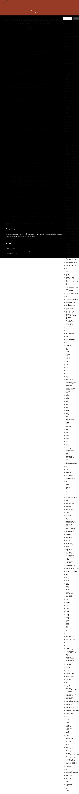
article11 (67, 361)
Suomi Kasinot (69, 698)
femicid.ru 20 (68, 468)
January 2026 (69, 82)
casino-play (68, 426)
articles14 (68, 373)
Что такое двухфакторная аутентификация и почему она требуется (69, 41)
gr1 (66, 491)
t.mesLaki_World (69, 713)
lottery (67, 546)
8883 (67, 332)
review (67, 669)
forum (67, 480)
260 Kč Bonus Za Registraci (72, 281)
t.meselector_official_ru (71, 712)
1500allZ (67, 206)
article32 (68, 366)
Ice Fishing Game (69, 506)
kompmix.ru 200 (69, 537)
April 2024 (68, 112)
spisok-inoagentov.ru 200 (71, 694)
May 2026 (68, 76)
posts (67, 645)
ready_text (68, 664)
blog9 (67, 417)
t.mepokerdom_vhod (70, 703)
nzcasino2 (68, 592)
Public (67, 654)
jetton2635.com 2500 (70, 528)
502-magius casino (70, 310)
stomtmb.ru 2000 (69, 697)
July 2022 (68, 127)
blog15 (67, 406)
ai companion (69, 345)
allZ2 (67, 349)
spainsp (67, 692)
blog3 (67, 412)
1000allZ (67, 197)
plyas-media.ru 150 (70, 636)
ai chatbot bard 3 (69, 344)
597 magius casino (70, 314)
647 (66, 318)
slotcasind (68, 683)
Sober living (68, 688)
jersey (67, 525)
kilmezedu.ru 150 (69, 533)
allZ (66, 348)
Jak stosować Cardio (70, 521)
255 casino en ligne (70, 277)
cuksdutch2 (68, 448)
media (67, 558)
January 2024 (69, 116)
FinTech (67, 469)
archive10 (68, 352)
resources (68, 667)
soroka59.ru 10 (69, 691)
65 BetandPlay (69, 320)
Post (67, 644)
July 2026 (68, 73)
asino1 (67, 375)
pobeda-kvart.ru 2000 (71, 638)
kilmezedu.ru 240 (69, 534)
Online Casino (69, 595)
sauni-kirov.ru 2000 (70, 678)
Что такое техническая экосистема (70, 49)
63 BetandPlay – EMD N (71, 315)
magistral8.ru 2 (69, 549)
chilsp (67, 441)
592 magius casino (70, 312)
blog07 (67, 398)
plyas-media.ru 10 (70, 635)
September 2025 (69, 88)
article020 (68, 360)
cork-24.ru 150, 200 (70, 446)
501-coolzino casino (70, 308)
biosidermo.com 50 (70, 389)
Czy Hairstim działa (70, 450)
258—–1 (67, 280)
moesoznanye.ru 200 (70, 565)
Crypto (67, 447)
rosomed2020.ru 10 (70, 673)
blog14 (67, 404)
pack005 (68, 602)
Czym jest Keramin (70, 451)
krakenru (68, 540)
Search (64, 16)
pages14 (67, 613)
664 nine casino (69, 324)
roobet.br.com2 (69, 672)
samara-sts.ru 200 (70, 676)
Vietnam (67, 747)
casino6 (67, 435)
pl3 (66, 633)
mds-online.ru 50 (69, 556)
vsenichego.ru (69, 766)
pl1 (66, 630)
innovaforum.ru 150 (70, 515)
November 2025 (69, 85)
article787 (68, 369)
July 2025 (68, 91)
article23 (68, 364)
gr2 (66, 493)
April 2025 (68, 96)
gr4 (66, 494)
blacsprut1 (68, 391)
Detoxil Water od (69, 456)
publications (68, 657)
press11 (67, 648)
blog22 (67, 409)
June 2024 (68, 109)
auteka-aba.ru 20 (69, 379)
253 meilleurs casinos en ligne (72, 276)
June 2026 (68, 75)
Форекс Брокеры (69, 791)
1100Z (67, 200)
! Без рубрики (68, 143)
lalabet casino (69, 543)
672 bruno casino (69, 326)
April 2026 (68, 78)
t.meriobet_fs (69, 704)
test (66, 716)
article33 (68, 367)
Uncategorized (18, 220)
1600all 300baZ (69, 209)
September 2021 (69, 133)
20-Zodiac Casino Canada (71, 262)
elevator (67, 465)
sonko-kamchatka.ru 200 (71, 689)
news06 (67, 577)
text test (67, 719)
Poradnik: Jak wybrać (70, 639)
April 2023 (68, 124)
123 (66, 203)
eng (66, 466)
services (67, 681)
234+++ (67, 264)
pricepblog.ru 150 (69, 650)
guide (67, 500)
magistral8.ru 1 (69, 548)
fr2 (66, 481)
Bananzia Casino (69, 380)
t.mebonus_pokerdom (71, 700)
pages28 (67, 618)
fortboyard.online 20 (70, 475)
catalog (67, 440)
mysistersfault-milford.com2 (72, 568)
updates (67, 732)
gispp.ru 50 (68, 487)
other (67, 599)
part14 (67, 626)
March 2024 (68, 113)
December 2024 (69, 102)
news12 (67, 580)
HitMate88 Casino (70, 503)
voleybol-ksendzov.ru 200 (71, 762)
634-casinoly (68, 317)
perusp (67, 629)
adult (67, 341)
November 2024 (69, 103)
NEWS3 (67, 589)
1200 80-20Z (68, 202)
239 (66, 268)
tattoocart (68, 715)
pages (67, 607)
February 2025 (69, 99)
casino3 (67, 431)
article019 (68, 358)
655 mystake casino (70, 321)
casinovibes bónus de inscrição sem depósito (29, 53)
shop (67, 682)
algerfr (67, 347)
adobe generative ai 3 (70, 339)
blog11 (67, 400)
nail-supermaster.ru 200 (71, 571)
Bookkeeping (68, 420)
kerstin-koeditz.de (70, 531)
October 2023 (69, 118)
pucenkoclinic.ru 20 (70, 658)
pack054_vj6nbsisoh (70, 604)
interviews (68, 516)
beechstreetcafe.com (71, 382)
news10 (67, 579)
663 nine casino (69, 323)
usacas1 (67, 735)
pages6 (67, 623)
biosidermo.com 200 (70, 388)
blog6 (67, 413)
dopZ (67, 459)
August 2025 (68, 90)
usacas (67, 734)
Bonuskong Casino (70, 419)
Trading (67, 722)
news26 (67, 587)
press (67, 647)
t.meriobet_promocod (71, 706)
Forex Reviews (69, 472)
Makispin (67, 550)
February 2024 (69, 115)
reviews (67, 670)
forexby (67, 474)
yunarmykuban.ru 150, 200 (71, 777)
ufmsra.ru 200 (69, 726)
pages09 (67, 608)
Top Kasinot (68, 720)
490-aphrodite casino (70, 305)
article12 (67, 363)
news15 (67, 583)
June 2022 (68, 128)
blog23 (67, 410)
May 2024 (68, 110)
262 (66, 284)
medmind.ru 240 (69, 561)
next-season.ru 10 (70, 590)
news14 (67, 582)
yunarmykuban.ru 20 (70, 778)
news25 (67, 586)
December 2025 (69, 84)
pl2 (66, 632)
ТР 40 (67, 788)
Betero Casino (69, 385)
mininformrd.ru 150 (70, 564)
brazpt (67, 422)
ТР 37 (67, 787)
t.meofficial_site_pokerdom (72, 701)
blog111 (67, 401)
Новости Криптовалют (70, 783)
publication (68, 655)
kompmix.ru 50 (69, 539)
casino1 (67, 428)
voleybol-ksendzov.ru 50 (71, 763)
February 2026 (69, 81)
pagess (67, 624)
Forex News (68, 471)
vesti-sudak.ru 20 (69, 746)
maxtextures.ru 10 (70, 552)
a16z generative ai (70, 333)
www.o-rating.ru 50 (70, 771)
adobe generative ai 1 (70, 338)
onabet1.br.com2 (69, 593)
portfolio (67, 642)
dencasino (68, 454)
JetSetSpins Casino (70, 527)
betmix (67, 386)
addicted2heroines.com (71, 335)
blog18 (67, 407)
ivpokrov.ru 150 (69, 519)
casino (67, 423)
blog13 (67, 403)
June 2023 (68, 121)
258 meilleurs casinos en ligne (72, 279)
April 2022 (68, 130)
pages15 (67, 614)
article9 (67, 370)
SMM (67, 686)
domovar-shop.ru (70, 457)
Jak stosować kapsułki (71, 522)
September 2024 (69, 104)
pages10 (67, 610)
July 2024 (68, 107)
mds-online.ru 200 (70, 555)
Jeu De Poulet (69, 530)
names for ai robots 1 (70, 573)
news (67, 574)
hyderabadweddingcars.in (71, 505)
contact (67, 444)
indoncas (68, 514)
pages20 (67, 617)
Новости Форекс (69, 784)
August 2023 (68, 119)
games (67, 484)
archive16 (68, 354)
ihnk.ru (67, 508)
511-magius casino (70, 311)
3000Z (67, 296)
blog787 (67, 414)
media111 (67, 559)
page (67, 605)
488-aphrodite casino (71, 302)
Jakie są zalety (69, 524)
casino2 (67, 429)
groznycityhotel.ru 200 (71, 496)
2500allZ (67, 274)
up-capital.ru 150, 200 (70, 731)
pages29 (67, 620)
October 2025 (69, 87)
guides (67, 502)
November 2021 (69, 131)
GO (66, 488)
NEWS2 (67, 584)
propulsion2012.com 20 (71, 652)
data (67, 453)
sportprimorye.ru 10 (70, 695)
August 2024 (68, 106)
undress (67, 729)
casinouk (68, 438)
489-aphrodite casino (70, 304)
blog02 (67, 397)
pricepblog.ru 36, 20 (70, 651)
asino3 (67, 376)
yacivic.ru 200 (69, 775)
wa (66, 769)
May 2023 (68, 122)
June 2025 (68, 93)
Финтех (67, 790)
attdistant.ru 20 (69, 378)
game (67, 482)
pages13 (67, 611)
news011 (67, 576)
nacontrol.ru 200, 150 (70, 570)
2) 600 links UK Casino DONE (72, 240)
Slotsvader (68, 685)
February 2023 (69, 125)
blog (67, 392)
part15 (67, 627)
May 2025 (68, 94)
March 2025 (68, 97)
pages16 (67, 616)
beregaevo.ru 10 (69, 383)
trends (67, 723)
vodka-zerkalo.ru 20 (70, 760)
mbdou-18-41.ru (69, 553)
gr (66, 490)
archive (67, 351)
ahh (66, 342)
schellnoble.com (69, 679)
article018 (68, 357)
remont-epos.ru (69, 666)
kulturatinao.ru (69, 542)
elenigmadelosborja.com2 (71, 463)
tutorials (67, 725)
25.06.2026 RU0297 (70, 273)
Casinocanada (69, 437)
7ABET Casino (69, 329)
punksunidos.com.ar (70, 660)
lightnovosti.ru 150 (70, 545)
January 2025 (69, 100)
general (67, 485)
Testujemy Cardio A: (70, 718)
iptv (66, 518)
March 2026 (68, 79)
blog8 (67, 416)
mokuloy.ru (68, 567)
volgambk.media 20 (70, 765)
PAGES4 (67, 621)
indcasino (68, 512)
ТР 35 (67, 785)
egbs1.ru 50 (68, 462)
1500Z (67, 208)
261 (66, 283)
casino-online (69, 425)
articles (67, 372)
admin (67, 336)
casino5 (67, 434)
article (67, 355)
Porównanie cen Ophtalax (71, 641)
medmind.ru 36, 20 (70, 562)
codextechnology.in (70, 443)
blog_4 (67, 395)
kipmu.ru (67, 536)
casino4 (67, 432)
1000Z (67, 199)
